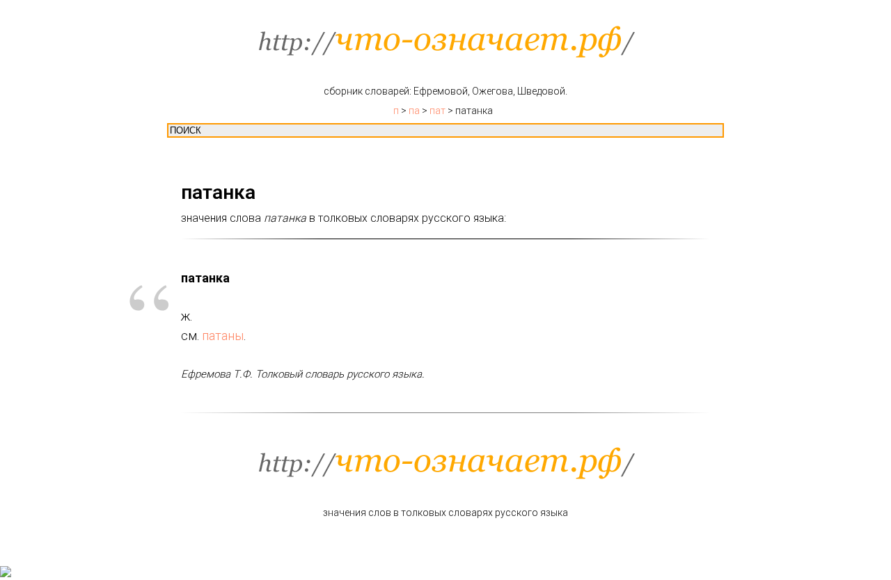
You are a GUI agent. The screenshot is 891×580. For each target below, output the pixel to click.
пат (437, 110)
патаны (223, 335)
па (414, 110)
